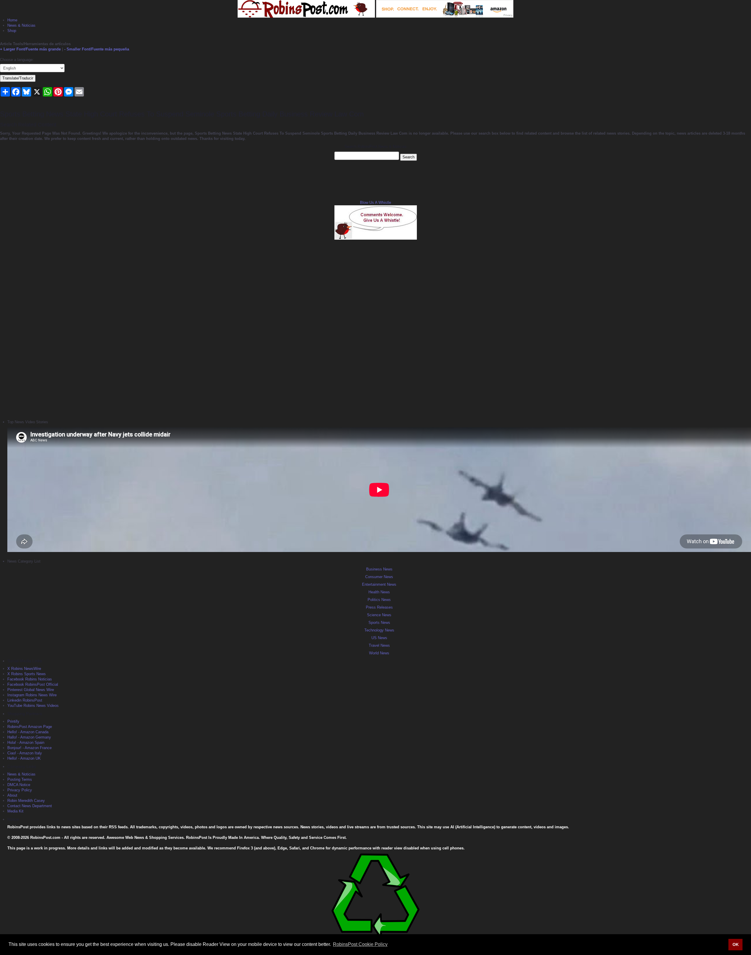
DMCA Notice (18, 785)
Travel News (379, 645)
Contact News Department (29, 806)
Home (12, 20)
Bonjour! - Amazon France (29, 748)
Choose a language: (17, 59)
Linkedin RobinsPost (24, 700)
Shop (11, 30)
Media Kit (15, 811)
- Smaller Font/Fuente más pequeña (96, 49)
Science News (379, 615)
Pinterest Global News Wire (30, 690)
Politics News (379, 599)
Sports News (379, 622)
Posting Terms (19, 779)
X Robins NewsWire (24, 668)
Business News (379, 569)
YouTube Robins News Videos (33, 705)
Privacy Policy (19, 790)
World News (379, 653)
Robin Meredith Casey (26, 800)
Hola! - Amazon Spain (25, 742)
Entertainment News (379, 584)
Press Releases (379, 607)
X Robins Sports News (26, 674)
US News (379, 638)
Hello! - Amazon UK (24, 758)
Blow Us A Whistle (375, 202)
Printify (13, 721)
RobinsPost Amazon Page (29, 726)
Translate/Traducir (17, 78)
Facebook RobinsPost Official (32, 684)
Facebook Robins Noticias (29, 679)
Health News (379, 592)
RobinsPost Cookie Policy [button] (360, 944)
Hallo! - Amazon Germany (29, 737)
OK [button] (736, 944)
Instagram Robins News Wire (32, 695)
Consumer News (379, 577)
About (12, 795)
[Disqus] (375, 328)
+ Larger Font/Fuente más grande (30, 49)
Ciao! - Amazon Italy (24, 753)
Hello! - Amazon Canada (27, 732)
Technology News (379, 630)
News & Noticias (21, 25)
